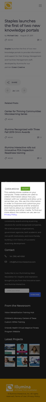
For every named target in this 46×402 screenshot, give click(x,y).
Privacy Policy (10, 215)
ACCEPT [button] (25, 189)
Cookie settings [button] (12, 189)
